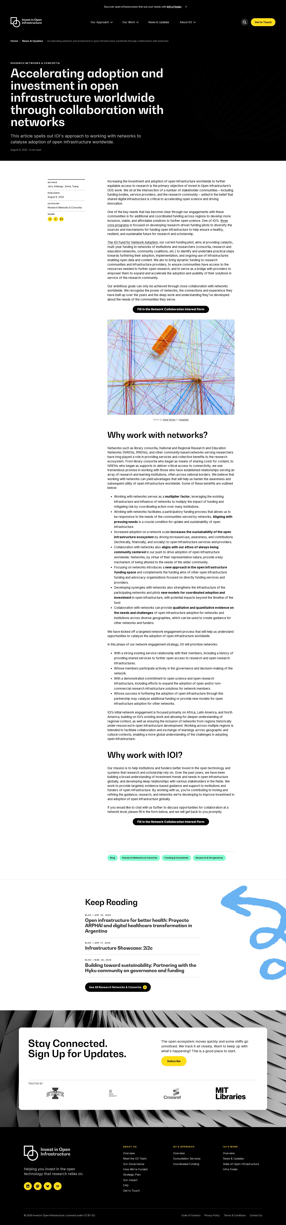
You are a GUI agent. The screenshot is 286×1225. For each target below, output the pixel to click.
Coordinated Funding (186, 1164)
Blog (112, 858)
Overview (129, 1153)
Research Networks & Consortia (65, 207)
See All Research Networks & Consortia (115, 987)
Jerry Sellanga (55, 186)
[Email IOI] (58, 1186)
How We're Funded (135, 1169)
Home (14, 41)
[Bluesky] (48, 1186)
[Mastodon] (38, 1186)
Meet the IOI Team (134, 1158)
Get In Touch (263, 22)
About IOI (186, 22)
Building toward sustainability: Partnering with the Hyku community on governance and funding (140, 967)
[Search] (244, 22)
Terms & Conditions (235, 1215)
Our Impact (130, 1180)
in (50, 219)
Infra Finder (230, 1169)
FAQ (125, 1185)
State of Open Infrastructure (241, 1164)
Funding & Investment (176, 858)
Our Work (128, 22)
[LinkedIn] (28, 1186)
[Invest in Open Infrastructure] (53, 1153)
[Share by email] (61, 219)
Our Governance (133, 1164)
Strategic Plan (132, 1174)
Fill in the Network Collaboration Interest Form (170, 309)
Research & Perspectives (209, 858)
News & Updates (158, 22)
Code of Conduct (190, 1215)
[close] (186, 6)
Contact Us (256, 1215)
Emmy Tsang (71, 186)
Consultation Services (186, 1158)
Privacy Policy (212, 1215)
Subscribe (174, 1061)
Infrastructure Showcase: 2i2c (119, 948)
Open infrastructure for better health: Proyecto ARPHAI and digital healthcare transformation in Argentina (138, 925)
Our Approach (100, 22)
